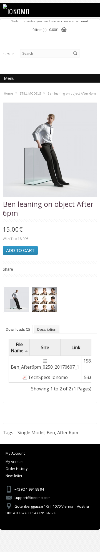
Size (45, 347)
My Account (15, 461)
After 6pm (67, 432)
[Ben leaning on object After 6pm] (16, 300)
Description (46, 329)
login (52, 21)
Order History (17, 468)
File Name (17, 347)
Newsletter (14, 475)
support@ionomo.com (32, 497)
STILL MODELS (30, 93)
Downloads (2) (18, 329)
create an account (74, 21)
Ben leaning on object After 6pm (72, 93)
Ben (51, 432)
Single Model (31, 432)
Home (8, 93)
